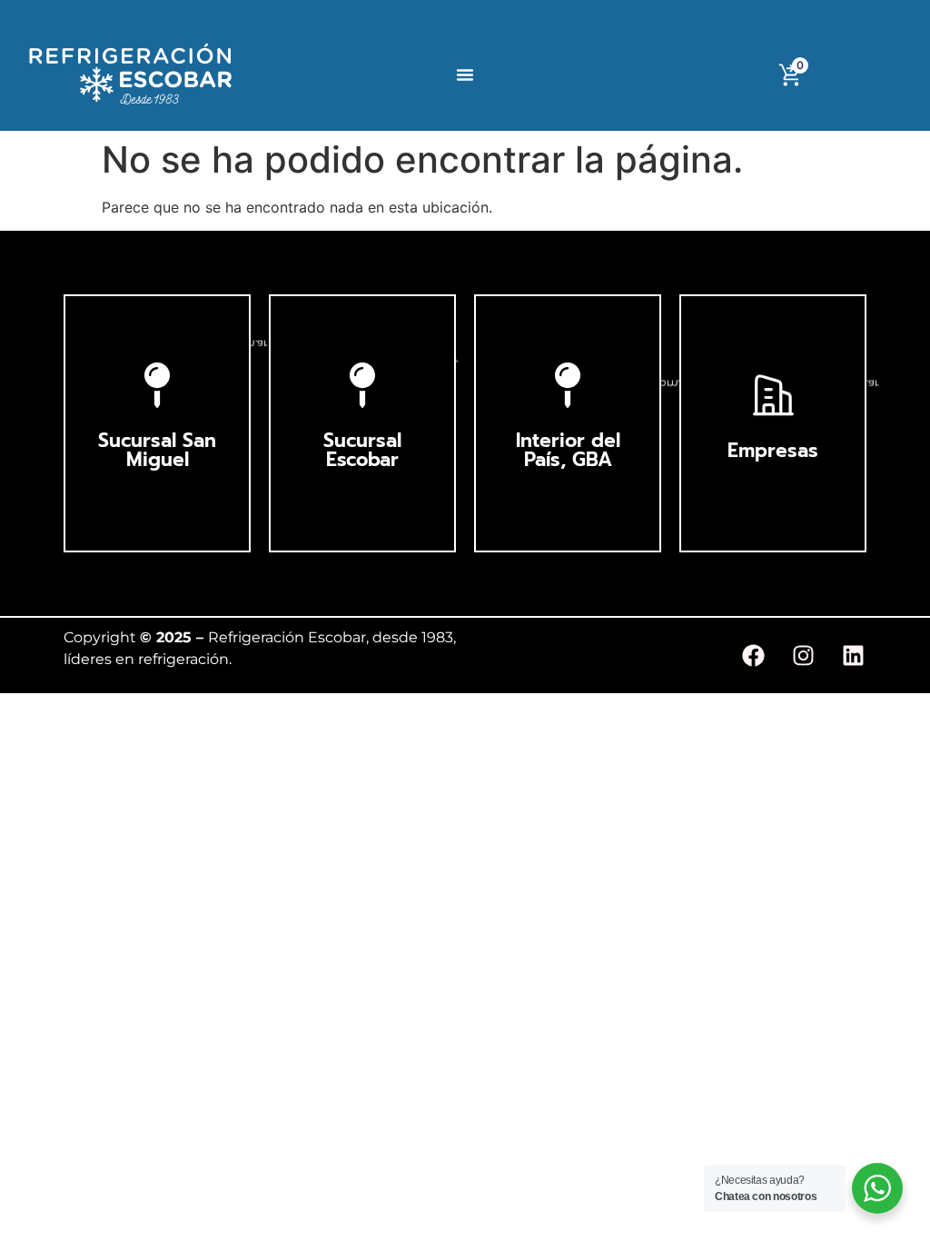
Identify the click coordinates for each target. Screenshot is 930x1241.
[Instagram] (803, 656)
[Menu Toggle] (465, 74)
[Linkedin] (853, 656)
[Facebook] (753, 656)
